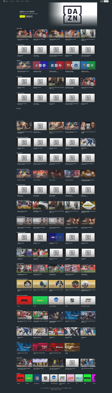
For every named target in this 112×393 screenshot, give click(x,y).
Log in (102, 1)
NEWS (70, 388)
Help (41, 388)
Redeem (52, 389)
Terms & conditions (46, 388)
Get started (106, 1)
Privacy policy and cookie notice (55, 388)
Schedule (18, 1)
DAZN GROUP (66, 388)
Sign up (22, 16)
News (22, 1)
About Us (56, 389)
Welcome (27, 1)
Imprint (62, 388)
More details (29, 16)
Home (7, 1)
